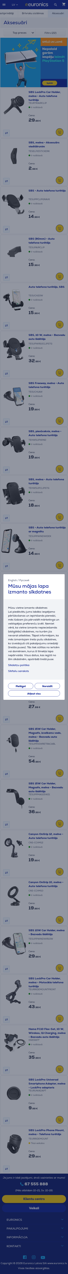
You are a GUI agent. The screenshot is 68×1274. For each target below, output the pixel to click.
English (12, 580)
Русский (24, 580)
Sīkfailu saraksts (18, 671)
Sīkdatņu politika (18, 665)
